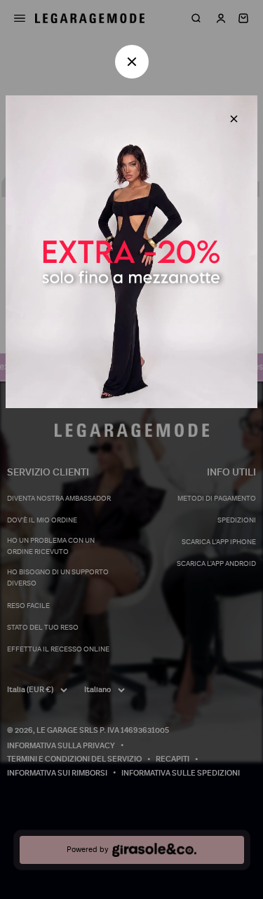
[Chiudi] (234, 119)
